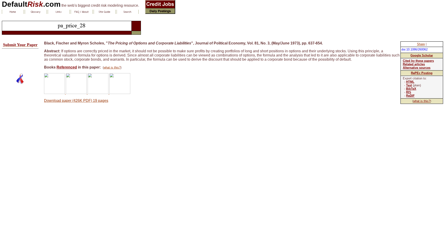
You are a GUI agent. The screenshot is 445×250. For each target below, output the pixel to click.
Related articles (414, 64)
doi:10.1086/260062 (414, 49)
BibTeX (411, 89)
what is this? (421, 101)
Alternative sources (416, 67)
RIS (408, 92)
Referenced (67, 67)
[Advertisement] (20, 59)
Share (421, 44)
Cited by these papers (418, 60)
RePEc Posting (421, 73)
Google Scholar (421, 55)
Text (409, 85)
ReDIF (410, 95)
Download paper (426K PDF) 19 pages (76, 101)
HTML (410, 82)
